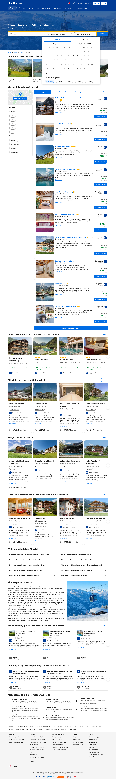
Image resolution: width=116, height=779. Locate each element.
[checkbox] (69, 51)
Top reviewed (100, 92)
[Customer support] (74, 3)
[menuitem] (12, 8)
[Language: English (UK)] (69, 3)
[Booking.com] (15, 3)
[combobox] (25, 34)
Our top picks (43, 92)
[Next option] (108, 71)
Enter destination (17, 33)
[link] (20, 116)
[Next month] (97, 44)
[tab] (57, 39)
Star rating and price (81, 92)
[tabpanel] (71, 63)
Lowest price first (60, 92)
